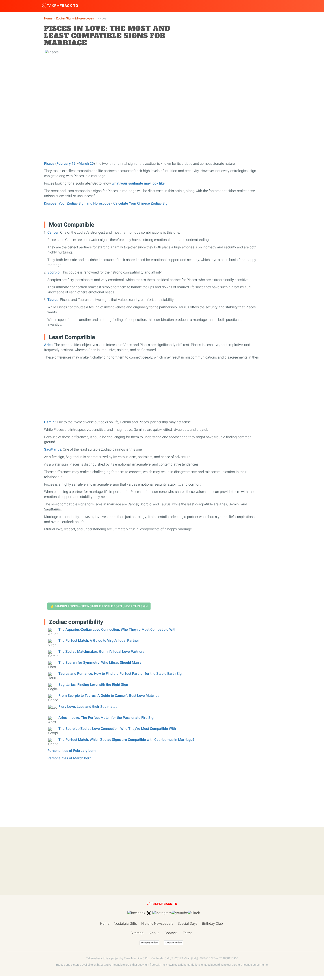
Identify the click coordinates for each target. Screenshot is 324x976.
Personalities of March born (69, 758)
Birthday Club (212, 923)
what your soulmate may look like (138, 183)
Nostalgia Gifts (125, 923)
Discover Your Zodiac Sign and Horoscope (77, 203)
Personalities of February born (71, 751)
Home (48, 18)
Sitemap (137, 933)
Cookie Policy (174, 942)
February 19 (66, 163)
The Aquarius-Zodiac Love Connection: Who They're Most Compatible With (117, 629)
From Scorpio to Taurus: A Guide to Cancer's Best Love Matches (108, 695)
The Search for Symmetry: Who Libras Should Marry (99, 662)
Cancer (53, 232)
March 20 (86, 163)
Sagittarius (52, 449)
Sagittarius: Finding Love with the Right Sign (93, 684)
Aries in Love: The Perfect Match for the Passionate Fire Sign (106, 717)
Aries (48, 345)
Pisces (49, 163)
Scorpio (53, 272)
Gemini (49, 422)
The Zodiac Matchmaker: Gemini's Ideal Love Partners (101, 651)
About (154, 933)
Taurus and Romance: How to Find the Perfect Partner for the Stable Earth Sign (121, 673)
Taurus (52, 300)
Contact (171, 933)
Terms (187, 933)
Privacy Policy (149, 942)
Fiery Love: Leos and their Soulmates (87, 706)
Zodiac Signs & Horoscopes (75, 18)
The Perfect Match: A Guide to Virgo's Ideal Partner (98, 640)
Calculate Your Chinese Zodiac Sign (141, 203)
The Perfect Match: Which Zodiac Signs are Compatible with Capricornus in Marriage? (126, 740)
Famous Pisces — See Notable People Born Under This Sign (99, 606)
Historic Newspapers (157, 923)
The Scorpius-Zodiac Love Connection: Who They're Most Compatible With (117, 728)
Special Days (187, 923)
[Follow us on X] (148, 913)
